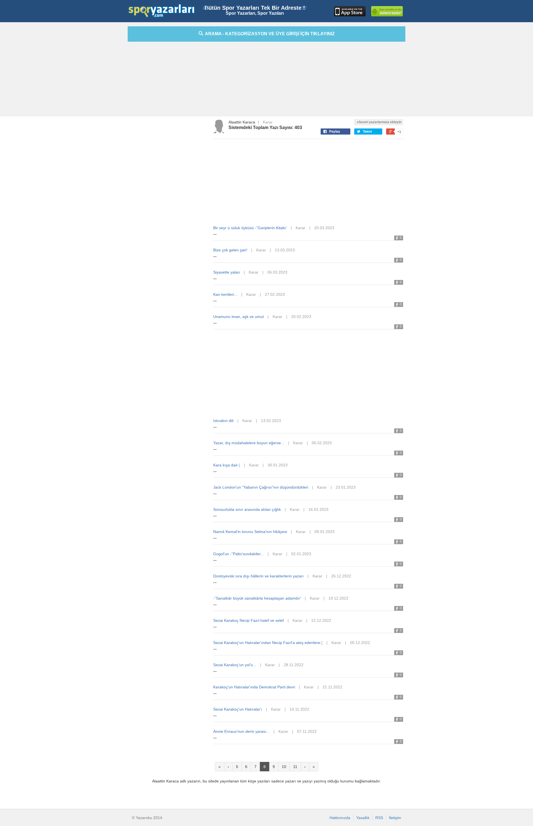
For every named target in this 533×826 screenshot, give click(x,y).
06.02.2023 (322, 443)
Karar (268, 122)
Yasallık (362, 817)
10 (284, 766)
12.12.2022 (321, 620)
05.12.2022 (360, 642)
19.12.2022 (338, 598)
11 (295, 766)
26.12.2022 (341, 576)
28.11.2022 (293, 665)
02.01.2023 (301, 554)
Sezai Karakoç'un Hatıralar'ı (237, 709)
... (215, 233)
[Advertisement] (103, 109)
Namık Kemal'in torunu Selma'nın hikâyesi (250, 531)
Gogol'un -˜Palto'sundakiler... (238, 554)
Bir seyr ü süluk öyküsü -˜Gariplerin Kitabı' (250, 228)
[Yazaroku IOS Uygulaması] (350, 11)
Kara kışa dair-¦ (226, 465)
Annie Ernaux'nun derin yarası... (241, 731)
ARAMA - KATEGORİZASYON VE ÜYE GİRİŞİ (269, 33)
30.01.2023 (278, 465)
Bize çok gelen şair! (230, 250)
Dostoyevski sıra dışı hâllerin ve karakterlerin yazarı (258, 576)
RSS (379, 817)
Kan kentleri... (225, 294)
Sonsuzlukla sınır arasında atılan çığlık (247, 509)
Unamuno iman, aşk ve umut (238, 316)
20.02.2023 (301, 316)
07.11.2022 (307, 731)
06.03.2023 (277, 272)
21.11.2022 (332, 687)
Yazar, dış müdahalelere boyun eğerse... (248, 443)
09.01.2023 (325, 531)
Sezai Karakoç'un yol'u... (234, 665)
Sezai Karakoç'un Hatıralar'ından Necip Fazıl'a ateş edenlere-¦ (268, 642)
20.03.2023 (324, 228)
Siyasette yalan (226, 272)
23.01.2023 (346, 487)
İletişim (395, 817)
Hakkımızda (340, 817)
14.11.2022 (299, 709)
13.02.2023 (271, 420)
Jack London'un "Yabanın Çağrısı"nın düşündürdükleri (260, 487)
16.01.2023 (318, 509)
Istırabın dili (223, 420)
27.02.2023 (275, 294)
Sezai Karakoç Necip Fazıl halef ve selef (248, 620)
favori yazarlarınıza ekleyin (380, 122)
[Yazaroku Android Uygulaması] (387, 11)
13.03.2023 (285, 250)
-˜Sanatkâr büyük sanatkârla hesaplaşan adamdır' (257, 598)
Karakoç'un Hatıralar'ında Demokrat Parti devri (254, 687)
